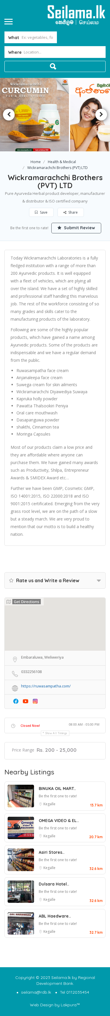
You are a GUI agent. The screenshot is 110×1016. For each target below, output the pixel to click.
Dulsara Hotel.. (54, 884)
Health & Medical (62, 161)
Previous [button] (9, 114)
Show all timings (56, 733)
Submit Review (79, 227)
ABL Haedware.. (55, 916)
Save (43, 212)
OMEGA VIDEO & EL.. (59, 820)
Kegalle (49, 803)
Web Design (41, 1004)
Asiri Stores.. (52, 852)
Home (36, 161)
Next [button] (101, 114)
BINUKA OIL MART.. (57, 788)
